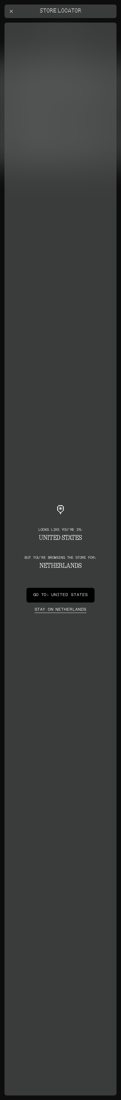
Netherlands (60, 610)
